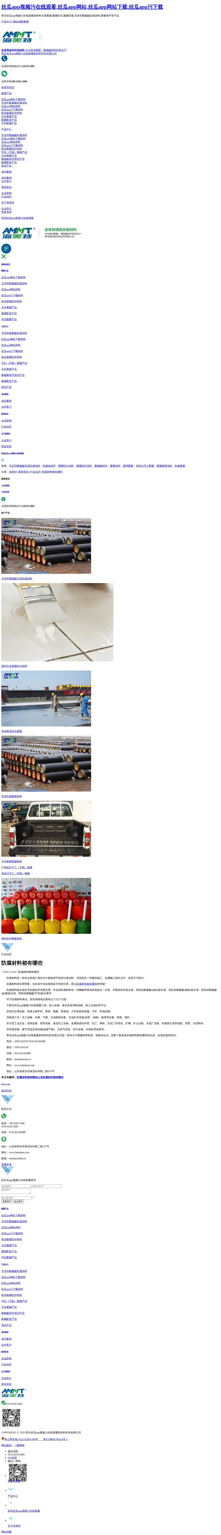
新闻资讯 (6, 187)
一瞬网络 (19, 1445)
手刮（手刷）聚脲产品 (14, 152)
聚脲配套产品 (9, 119)
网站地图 (18, 21)
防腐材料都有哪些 (52, 471)
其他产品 (6, 165)
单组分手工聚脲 (145, 465)
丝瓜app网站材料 (11, 106)
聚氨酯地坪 (100, 465)
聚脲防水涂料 (66, 465)
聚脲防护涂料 (84, 465)
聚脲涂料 (115, 465)
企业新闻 (6, 193)
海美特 (13, 471)
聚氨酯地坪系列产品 (13, 159)
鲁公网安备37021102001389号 (21, 1439)
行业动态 (6, 196)
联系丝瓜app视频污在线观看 (17, 218)
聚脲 (26, 21)
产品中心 (6, 21)
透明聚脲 (128, 465)
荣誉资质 (6, 212)
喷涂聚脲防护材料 (11, 113)
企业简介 (6, 208)
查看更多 (6, 1164)
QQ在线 (12, 1457)
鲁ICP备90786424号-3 (53, 1439)
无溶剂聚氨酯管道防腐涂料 (24, 465)
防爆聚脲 (180, 465)
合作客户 (6, 181)
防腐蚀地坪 (49, 465)
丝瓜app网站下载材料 (13, 99)
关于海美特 (7, 202)
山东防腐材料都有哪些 (50, 1077)
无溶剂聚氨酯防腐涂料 (14, 102)
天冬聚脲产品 (9, 116)
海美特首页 (7, 87)
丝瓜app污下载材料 (12, 109)
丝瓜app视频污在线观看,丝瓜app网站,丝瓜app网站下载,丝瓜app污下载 (82, 7)
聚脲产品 (6, 93)
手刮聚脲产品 (9, 123)
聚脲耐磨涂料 (164, 465)
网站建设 (6, 1445)
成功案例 (6, 171)
